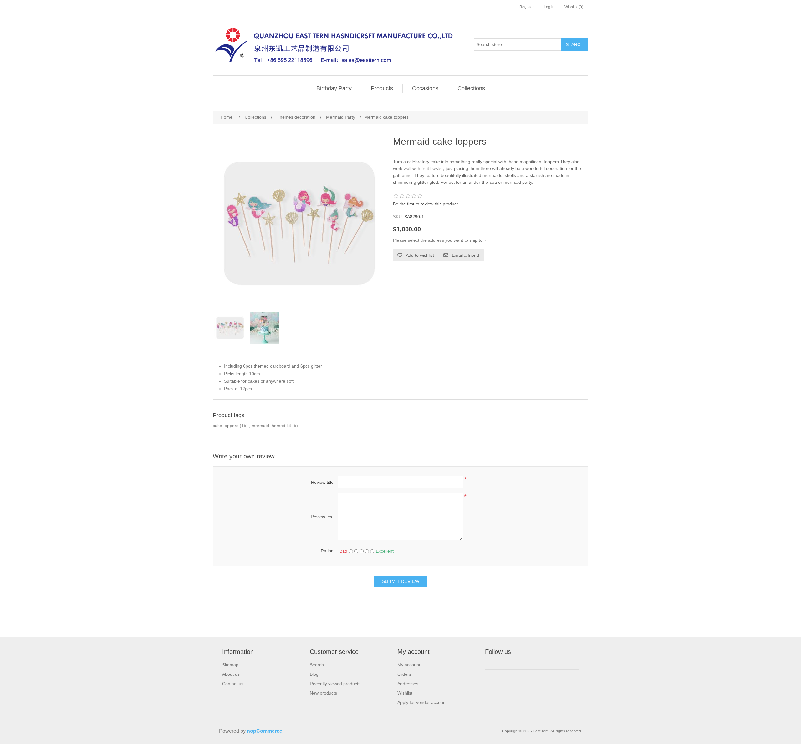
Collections (471, 88)
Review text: (323, 516)
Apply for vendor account (422, 702)
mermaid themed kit (271, 425)
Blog (314, 674)
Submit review (400, 581)
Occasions (425, 88)
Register (526, 7)
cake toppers (225, 425)
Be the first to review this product (425, 203)
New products (323, 692)
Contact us (232, 683)
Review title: (323, 482)
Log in (549, 7)
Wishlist (404, 692)
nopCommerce (264, 731)
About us (231, 674)
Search (575, 44)
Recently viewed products (335, 683)
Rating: (328, 550)
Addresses (407, 683)
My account (408, 664)
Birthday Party (334, 88)
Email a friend (465, 255)
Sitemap (230, 664)
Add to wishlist (420, 255)
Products (382, 88)
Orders (404, 674)
